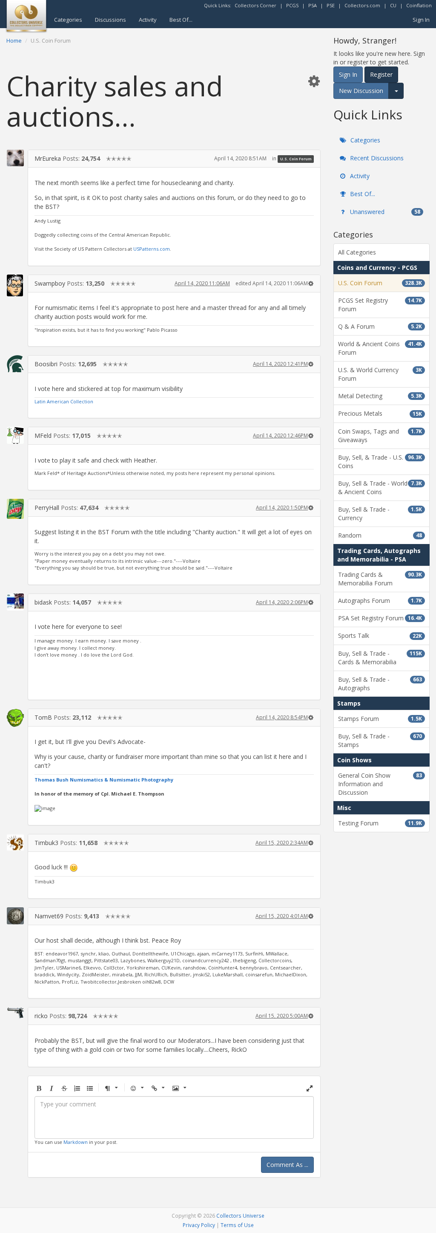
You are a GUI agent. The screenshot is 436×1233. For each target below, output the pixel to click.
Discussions (110, 19)
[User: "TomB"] (15, 718)
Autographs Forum (380, 600)
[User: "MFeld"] (15, 435)
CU (393, 5)
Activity (148, 19)
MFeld (43, 435)
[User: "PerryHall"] (15, 509)
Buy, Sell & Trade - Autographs (380, 683)
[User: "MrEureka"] (15, 158)
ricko (41, 1016)
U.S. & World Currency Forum (380, 374)
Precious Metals (380, 413)
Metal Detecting (380, 396)
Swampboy (49, 283)
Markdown (75, 1142)
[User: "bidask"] (15, 602)
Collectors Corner (255, 5)
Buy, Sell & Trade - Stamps (380, 740)
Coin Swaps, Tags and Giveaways (380, 435)
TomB (43, 717)
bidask (43, 602)
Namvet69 (48, 916)
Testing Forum (380, 823)
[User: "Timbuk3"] (15, 842)
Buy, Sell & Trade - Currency (380, 513)
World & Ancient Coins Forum (380, 348)
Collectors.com (362, 5)
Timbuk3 (46, 843)
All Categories (357, 252)
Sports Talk (380, 635)
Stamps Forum (380, 719)
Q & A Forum (380, 326)
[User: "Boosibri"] (15, 363)
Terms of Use (237, 1224)
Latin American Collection (63, 401)
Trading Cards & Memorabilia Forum (380, 578)
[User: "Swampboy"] (15, 285)
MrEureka (47, 158)
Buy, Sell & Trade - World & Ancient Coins (380, 487)
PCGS (292, 5)
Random (380, 535)
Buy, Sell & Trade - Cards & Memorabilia (380, 657)
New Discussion (361, 91)
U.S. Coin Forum (296, 159)
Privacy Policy (199, 1224)
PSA (312, 5)
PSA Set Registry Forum (380, 618)
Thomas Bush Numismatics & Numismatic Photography (103, 779)
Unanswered (384, 212)
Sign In (421, 19)
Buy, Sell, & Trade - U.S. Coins (380, 461)
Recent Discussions (376, 158)
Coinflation (419, 5)
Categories (68, 19)
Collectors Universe (240, 1215)
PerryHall (46, 508)
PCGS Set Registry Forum (380, 304)
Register (381, 74)
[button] (314, 81)
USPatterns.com (151, 249)
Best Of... (180, 19)
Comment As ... (287, 1165)
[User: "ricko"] (15, 1012)
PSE (331, 5)
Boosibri (45, 364)
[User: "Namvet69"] (15, 915)
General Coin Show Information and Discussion (380, 783)
